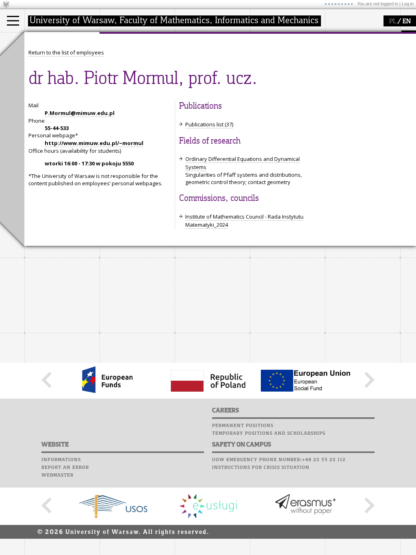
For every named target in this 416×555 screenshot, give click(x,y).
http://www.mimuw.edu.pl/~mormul (94, 143)
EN (407, 21)
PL (392, 21)
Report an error (65, 467)
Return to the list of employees (66, 52)
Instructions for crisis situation (261, 467)
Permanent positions (242, 425)
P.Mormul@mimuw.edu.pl (80, 113)
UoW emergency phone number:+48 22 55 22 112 (279, 459)
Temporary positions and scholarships (268, 433)
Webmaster (57, 475)
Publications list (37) (209, 124)
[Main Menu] (13, 21)
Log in (408, 3)
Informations (61, 459)
